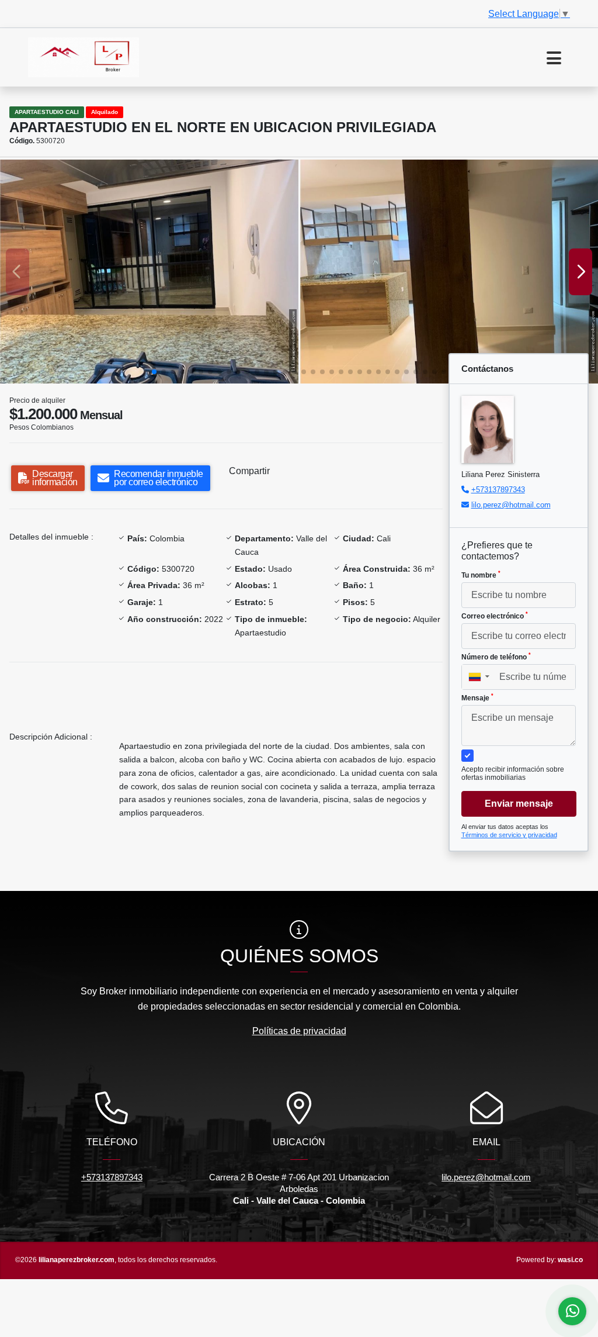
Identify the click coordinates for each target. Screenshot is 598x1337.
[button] (154, 371)
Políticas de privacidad (299, 1031)
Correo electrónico (494, 615)
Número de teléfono (496, 656)
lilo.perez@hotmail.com (511, 504)
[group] (149, 272)
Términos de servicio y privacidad (509, 834)
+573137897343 (498, 489)
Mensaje (477, 697)
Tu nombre (480, 574)
